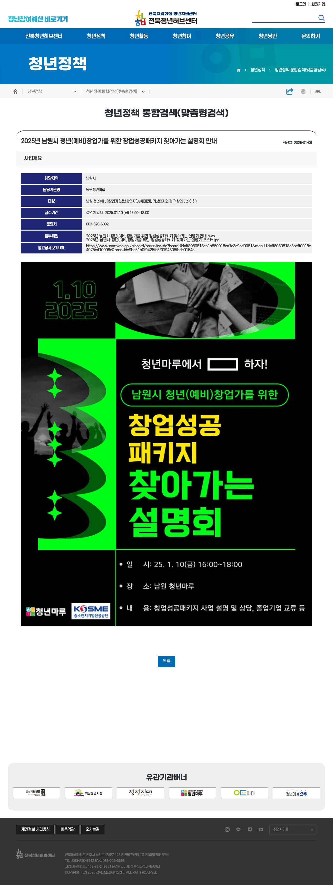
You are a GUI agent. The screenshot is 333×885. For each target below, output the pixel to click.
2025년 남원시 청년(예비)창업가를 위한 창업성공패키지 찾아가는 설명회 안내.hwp (150, 236)
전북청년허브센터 (43, 36)
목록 (166, 661)
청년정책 (96, 36)
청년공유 (224, 36)
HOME (15, 91)
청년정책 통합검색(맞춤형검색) (111, 91)
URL (318, 91)
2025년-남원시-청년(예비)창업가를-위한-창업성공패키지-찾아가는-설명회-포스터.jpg (152, 240)
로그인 (301, 4)
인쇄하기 (303, 91)
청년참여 (182, 36)
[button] (299, 772)
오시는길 (92, 829)
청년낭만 (267, 36)
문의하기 (310, 36)
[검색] (321, 17)
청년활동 (139, 36)
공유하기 (290, 91)
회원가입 (318, 4)
